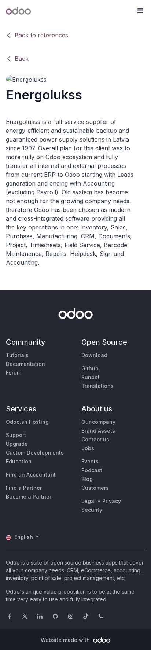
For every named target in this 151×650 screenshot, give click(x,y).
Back (22, 58)
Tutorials (17, 355)
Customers (95, 488)
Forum (13, 373)
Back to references (41, 35)
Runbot (90, 377)
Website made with (66, 640)
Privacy (111, 501)
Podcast (91, 470)
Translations (97, 386)
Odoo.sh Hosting (27, 422)
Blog (87, 479)
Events (90, 461)
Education (19, 461)
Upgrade (17, 444)
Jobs (87, 448)
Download (94, 355)
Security (91, 510)
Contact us (95, 439)
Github (90, 368)
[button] (140, 11)
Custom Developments (35, 452)
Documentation (25, 364)
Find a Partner (24, 488)
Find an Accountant (31, 474)
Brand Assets (98, 430)
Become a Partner (28, 496)
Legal (88, 501)
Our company (98, 422)
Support (16, 435)
